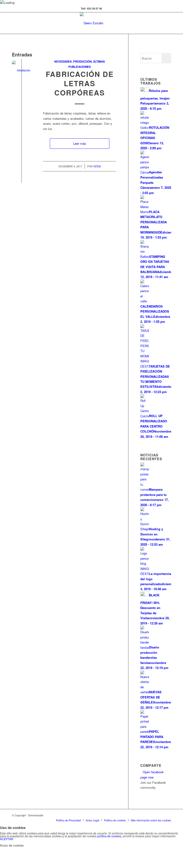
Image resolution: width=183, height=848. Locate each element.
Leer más (79, 143)
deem (97, 166)
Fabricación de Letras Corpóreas (80, 83)
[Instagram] (160, 815)
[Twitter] (131, 815)
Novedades (63, 62)
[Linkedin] (146, 815)
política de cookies (109, 836)
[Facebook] (138, 815)
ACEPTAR (6, 839)
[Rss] (153, 815)
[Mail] (167, 815)
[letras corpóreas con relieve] (21, 70)
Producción (82, 62)
